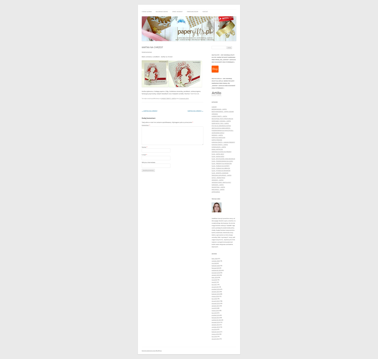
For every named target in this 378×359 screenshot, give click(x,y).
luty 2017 (214, 284)
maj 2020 (214, 263)
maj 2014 (214, 329)
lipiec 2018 (215, 277)
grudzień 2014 (216, 315)
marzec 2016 (215, 296)
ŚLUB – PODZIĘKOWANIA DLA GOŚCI (222, 161)
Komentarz (146, 125)
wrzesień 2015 (216, 303)
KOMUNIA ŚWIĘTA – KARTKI (220, 145)
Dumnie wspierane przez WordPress (152, 351)
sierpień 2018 (215, 275)
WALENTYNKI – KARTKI (218, 187)
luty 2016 (214, 299)
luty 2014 (214, 336)
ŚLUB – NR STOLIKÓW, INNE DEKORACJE (223, 159)
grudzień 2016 (216, 289)
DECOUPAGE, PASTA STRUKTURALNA (222, 119)
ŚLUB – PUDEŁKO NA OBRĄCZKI (221, 168)
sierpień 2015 (215, 306)
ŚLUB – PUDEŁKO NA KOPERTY (220, 166)
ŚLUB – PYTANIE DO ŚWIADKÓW (221, 170)
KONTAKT (205, 11)
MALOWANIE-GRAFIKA (162, 11)
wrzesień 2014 (216, 322)
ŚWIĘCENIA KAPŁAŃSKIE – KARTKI (221, 175)
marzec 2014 (215, 334)
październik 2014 (216, 320)
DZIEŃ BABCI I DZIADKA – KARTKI (221, 121)
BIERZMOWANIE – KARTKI (219, 109)
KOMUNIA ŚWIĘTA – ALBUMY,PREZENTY (223, 142)
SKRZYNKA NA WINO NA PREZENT (221, 152)
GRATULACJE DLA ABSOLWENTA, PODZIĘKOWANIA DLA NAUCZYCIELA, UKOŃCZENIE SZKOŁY (222, 130)
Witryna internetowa (148, 162)
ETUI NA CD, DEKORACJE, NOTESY (221, 126)
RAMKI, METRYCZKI (217, 149)
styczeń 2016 (215, 301)
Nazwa (144, 147)
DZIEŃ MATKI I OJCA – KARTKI (220, 123)
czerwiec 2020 (216, 261)
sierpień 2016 (215, 291)
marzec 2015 (215, 310)
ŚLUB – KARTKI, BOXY (218, 154)
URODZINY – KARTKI (217, 180)
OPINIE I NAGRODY (177, 11)
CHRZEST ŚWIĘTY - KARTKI (168, 98)
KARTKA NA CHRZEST (149, 111)
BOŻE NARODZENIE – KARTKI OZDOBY (223, 111)
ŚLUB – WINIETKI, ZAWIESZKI (220, 173)
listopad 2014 (215, 317)
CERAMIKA (215, 114)
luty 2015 (214, 313)
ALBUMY (214, 107)
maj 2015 (214, 308)
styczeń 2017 (215, 287)
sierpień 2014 (215, 325)
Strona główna (147, 11)
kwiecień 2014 (216, 332)
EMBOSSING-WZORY (192, 11)
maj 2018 (214, 280)
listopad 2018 (215, 268)
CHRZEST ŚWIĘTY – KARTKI (219, 116)
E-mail (144, 155)
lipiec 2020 (215, 258)
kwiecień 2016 (216, 294)
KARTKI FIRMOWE (217, 140)
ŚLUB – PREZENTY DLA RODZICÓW (222, 163)
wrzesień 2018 (216, 273)
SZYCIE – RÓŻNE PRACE (218, 178)
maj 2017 (214, 282)
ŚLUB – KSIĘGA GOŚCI (218, 156)
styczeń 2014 (215, 339)
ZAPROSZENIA (216, 192)
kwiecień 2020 (216, 266)
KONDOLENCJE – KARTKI (219, 147)
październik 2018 (216, 270)
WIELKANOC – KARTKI (218, 189)
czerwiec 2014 (216, 327)
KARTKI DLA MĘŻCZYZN (218, 137)
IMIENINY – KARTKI (217, 135)
